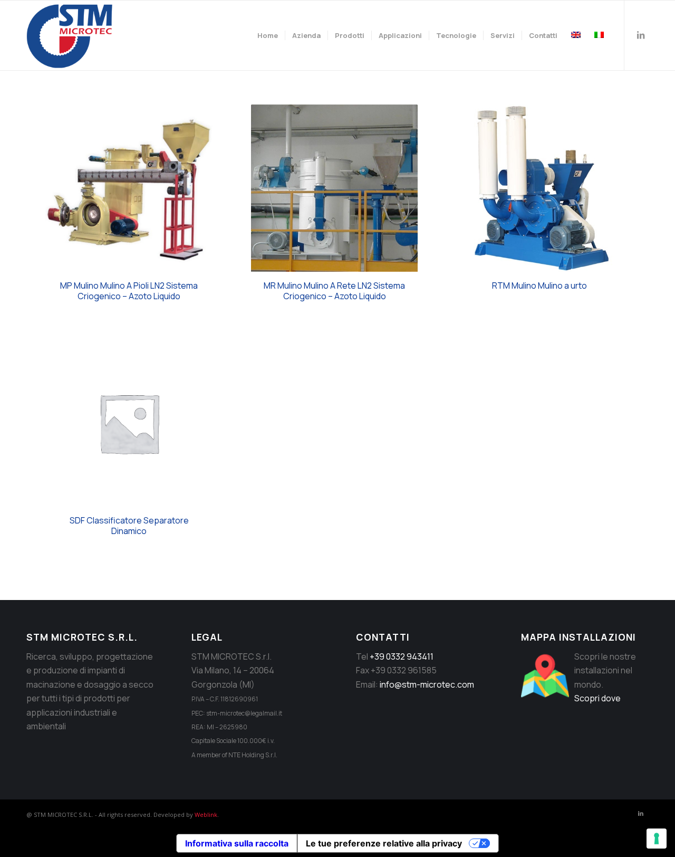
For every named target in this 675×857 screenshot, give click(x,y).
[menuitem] (267, 35)
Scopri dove (597, 698)
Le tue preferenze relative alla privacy (384, 843)
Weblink (206, 814)
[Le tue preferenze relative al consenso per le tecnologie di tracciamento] (657, 839)
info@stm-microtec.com (427, 684)
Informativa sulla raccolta (236, 843)
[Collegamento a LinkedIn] (641, 35)
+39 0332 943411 (401, 656)
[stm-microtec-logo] (72, 35)
